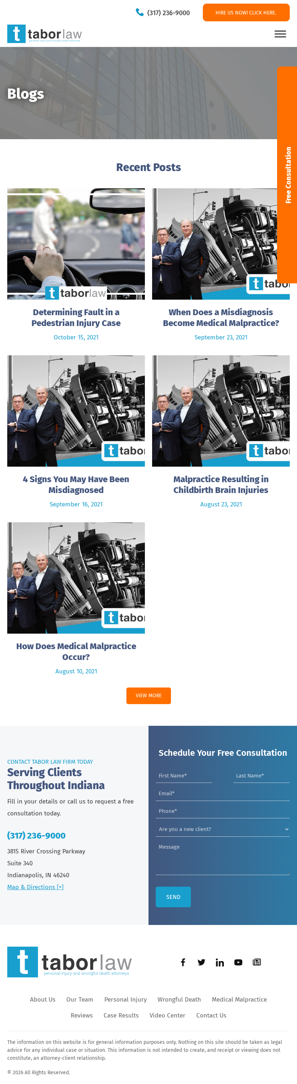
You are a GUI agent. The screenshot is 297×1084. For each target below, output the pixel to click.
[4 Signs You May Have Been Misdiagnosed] (76, 435)
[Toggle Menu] (280, 33)
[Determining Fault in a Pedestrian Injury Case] (76, 268)
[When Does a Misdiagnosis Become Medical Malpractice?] (221, 268)
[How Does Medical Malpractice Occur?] (76, 602)
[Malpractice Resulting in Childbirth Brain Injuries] (221, 435)
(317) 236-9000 (168, 13)
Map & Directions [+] (35, 887)
